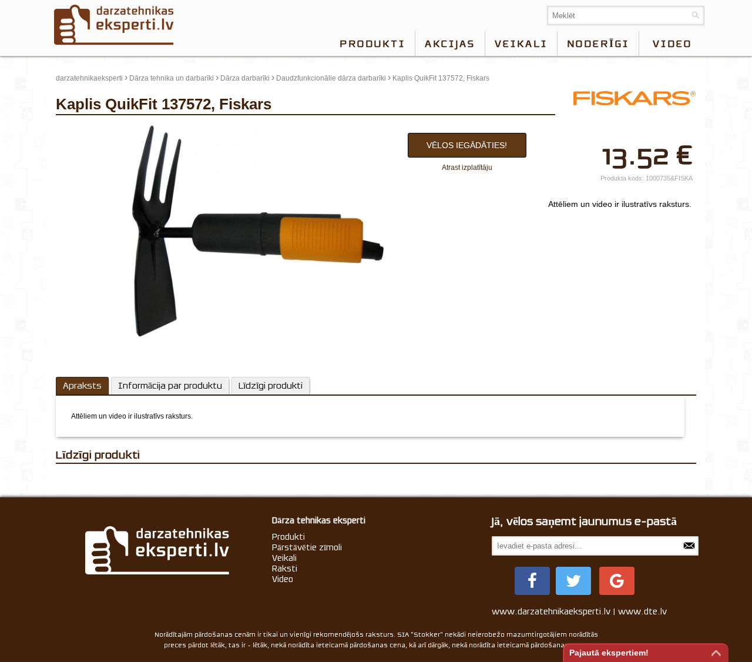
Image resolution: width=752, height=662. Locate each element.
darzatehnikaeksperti (89, 78)
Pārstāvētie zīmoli (307, 547)
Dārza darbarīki (245, 78)
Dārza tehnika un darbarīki (171, 78)
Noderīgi (598, 43)
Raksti (284, 568)
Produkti (372, 43)
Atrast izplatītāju (467, 167)
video (672, 43)
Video (282, 579)
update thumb (81, 130)
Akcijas (450, 43)
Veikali (521, 43)
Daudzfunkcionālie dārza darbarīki (331, 78)
